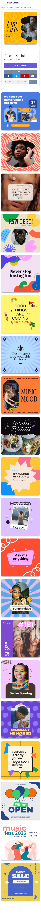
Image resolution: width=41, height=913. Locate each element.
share (20, 72)
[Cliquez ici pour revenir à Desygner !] (13, 4)
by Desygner (8, 59)
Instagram (28, 7)
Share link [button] (33, 82)
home (3, 7)
